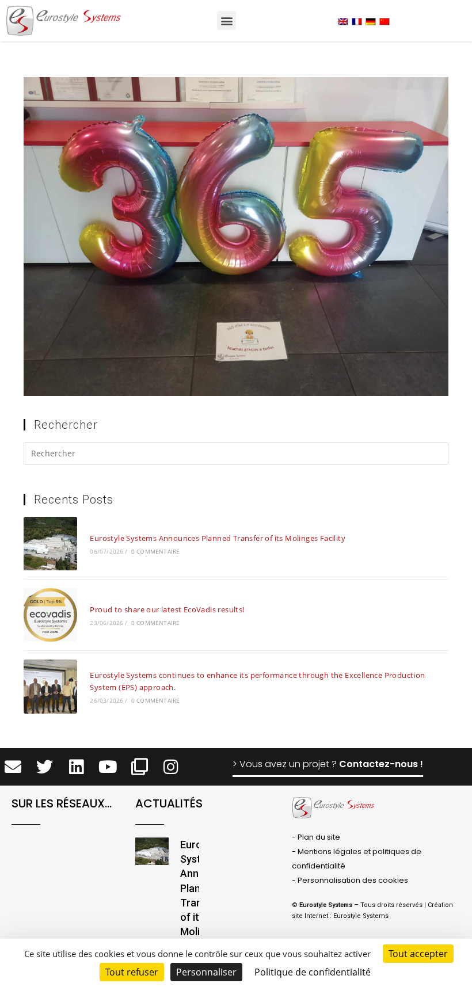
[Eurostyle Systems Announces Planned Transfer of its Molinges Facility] (50, 543)
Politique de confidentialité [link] (312, 972)
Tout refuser (131, 972)
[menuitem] (343, 21)
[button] (226, 20)
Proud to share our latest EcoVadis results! (167, 609)
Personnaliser (206, 972)
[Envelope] (13, 767)
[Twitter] (45, 767)
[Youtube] (108, 767)
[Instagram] (171, 767)
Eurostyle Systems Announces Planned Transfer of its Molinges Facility (217, 538)
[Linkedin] (76, 767)
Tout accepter (418, 953)
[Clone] (140, 767)
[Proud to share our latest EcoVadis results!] (50, 615)
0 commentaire (155, 551)
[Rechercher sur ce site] (236, 455)
